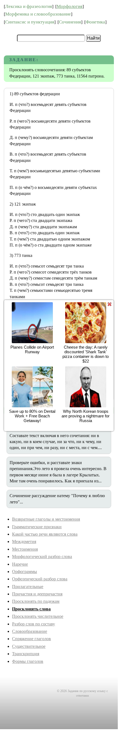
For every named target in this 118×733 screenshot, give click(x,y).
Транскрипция (25, 653)
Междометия (24, 541)
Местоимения (25, 549)
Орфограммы (24, 571)
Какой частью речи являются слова (44, 534)
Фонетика (95, 22)
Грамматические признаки (37, 526)
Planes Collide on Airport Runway (32, 349)
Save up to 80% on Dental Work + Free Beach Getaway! (32, 416)
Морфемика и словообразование (38, 14)
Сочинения (70, 22)
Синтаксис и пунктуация (29, 22)
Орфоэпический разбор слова (39, 579)
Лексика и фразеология (28, 6)
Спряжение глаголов (31, 638)
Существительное (28, 646)
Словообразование (29, 631)
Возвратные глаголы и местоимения (46, 519)
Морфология (69, 6)
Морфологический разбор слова (42, 556)
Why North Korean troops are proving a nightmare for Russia (86, 416)
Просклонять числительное (37, 616)
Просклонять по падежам (35, 601)
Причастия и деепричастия (37, 594)
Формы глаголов (27, 661)
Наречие (20, 564)
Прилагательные (27, 586)
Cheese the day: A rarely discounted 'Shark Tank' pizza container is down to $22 (85, 354)
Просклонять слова (31, 609)
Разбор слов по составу (33, 624)
